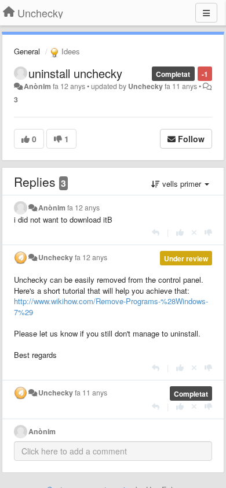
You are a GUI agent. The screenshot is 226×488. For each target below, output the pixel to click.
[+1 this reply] (180, 232)
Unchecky (145, 86)
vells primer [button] (181, 183)
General (27, 51)
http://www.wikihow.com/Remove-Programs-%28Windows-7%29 (111, 306)
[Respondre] (155, 232)
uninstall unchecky (75, 73)
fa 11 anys (91, 392)
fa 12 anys (83, 207)
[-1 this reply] (208, 232)
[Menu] (206, 13)
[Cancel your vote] (194, 232)
